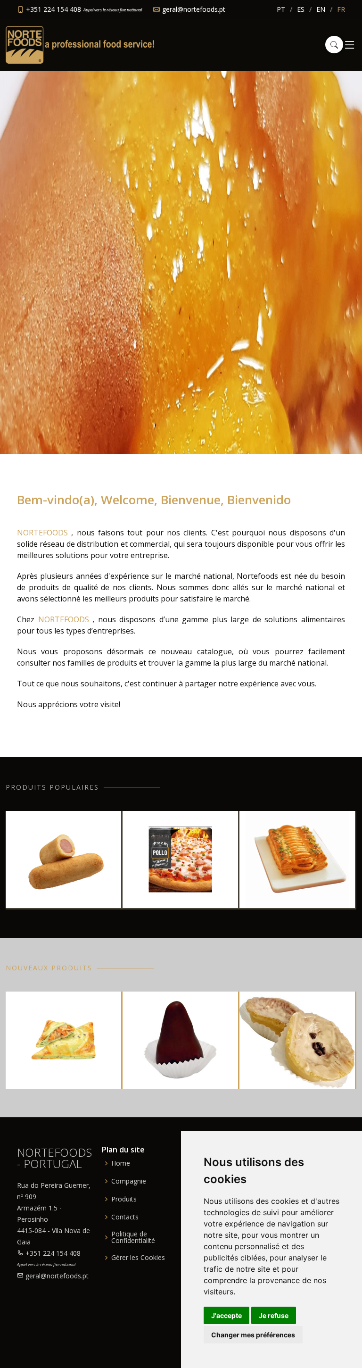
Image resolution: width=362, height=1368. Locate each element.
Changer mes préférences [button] (253, 1335)
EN (320, 9)
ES (300, 9)
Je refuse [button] (273, 1315)
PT (281, 9)
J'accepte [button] (226, 1315)
